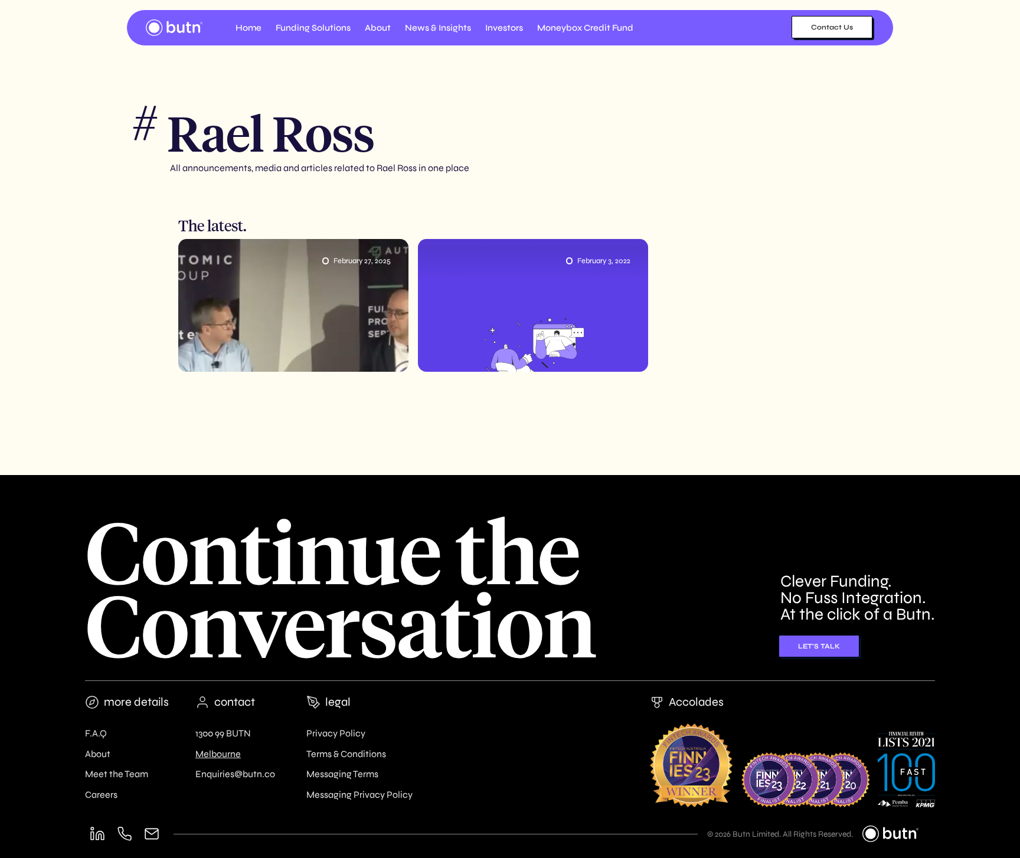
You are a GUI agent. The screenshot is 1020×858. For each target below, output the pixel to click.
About (97, 753)
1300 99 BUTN (223, 733)
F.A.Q (96, 733)
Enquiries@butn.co (235, 774)
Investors (504, 27)
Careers (101, 794)
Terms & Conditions (346, 753)
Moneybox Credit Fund (585, 27)
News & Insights (438, 27)
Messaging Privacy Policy (359, 794)
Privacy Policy (335, 733)
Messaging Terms (342, 774)
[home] (174, 27)
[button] (313, 28)
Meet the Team (116, 774)
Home (248, 27)
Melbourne (218, 753)
